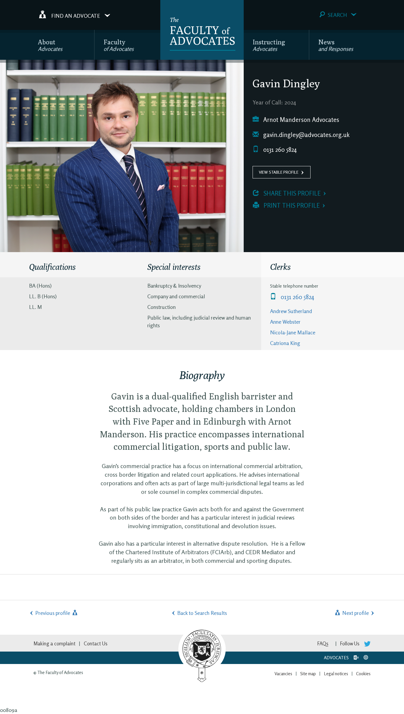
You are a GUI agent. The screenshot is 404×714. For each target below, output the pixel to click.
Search (337, 15)
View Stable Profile (278, 172)
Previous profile (53, 613)
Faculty (119, 45)
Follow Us (350, 643)
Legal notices (336, 673)
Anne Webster (285, 321)
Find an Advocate (75, 15)
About (50, 45)
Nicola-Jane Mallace (292, 332)
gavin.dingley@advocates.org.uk (306, 134)
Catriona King (285, 343)
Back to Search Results (202, 613)
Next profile (355, 613)
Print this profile (291, 205)
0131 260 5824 (279, 149)
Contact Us (95, 643)
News (335, 45)
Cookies (363, 673)
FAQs (322, 643)
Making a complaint (54, 643)
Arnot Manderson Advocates (300, 119)
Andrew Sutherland (291, 311)
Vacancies (283, 673)
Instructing (269, 45)
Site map (308, 673)
